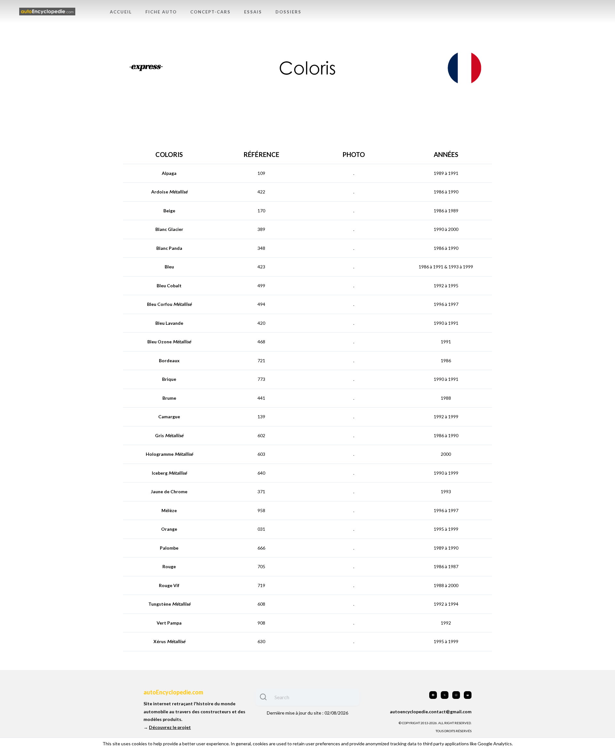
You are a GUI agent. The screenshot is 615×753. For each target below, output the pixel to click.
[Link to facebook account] (433, 695)
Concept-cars (210, 11)
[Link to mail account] (468, 695)
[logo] (47, 12)
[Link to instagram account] (456, 695)
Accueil (121, 11)
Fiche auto (161, 11)
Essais (253, 11)
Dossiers (288, 11)
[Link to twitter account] (444, 695)
